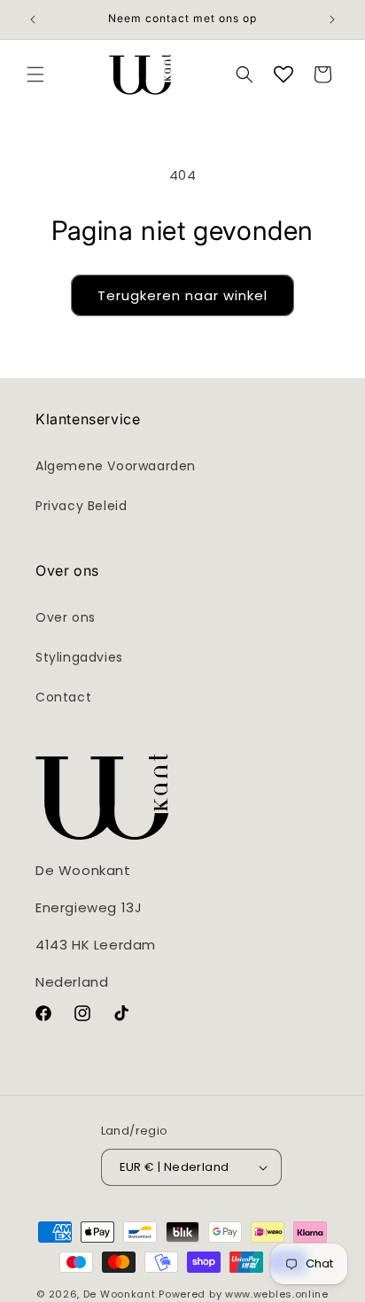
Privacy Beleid (81, 506)
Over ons (65, 617)
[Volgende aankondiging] (332, 19)
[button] (35, 74)
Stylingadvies (79, 657)
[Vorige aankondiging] (32, 19)
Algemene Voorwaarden (115, 466)
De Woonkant (119, 1294)
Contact (63, 697)
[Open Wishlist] (283, 74)
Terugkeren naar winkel (182, 295)
